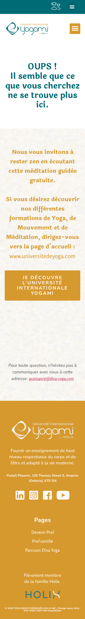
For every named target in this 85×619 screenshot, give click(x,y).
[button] (72, 6)
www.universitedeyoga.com (42, 256)
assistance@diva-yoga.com (51, 378)
